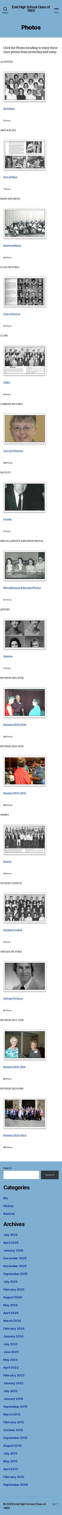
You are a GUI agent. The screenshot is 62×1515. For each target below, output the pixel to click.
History (8, 1206)
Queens (7, 656)
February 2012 (13, 1422)
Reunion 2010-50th (14, 793)
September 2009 (15, 1484)
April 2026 (10, 1242)
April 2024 (10, 1313)
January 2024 (13, 1336)
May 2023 (10, 1359)
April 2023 (10, 1367)
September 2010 (15, 1438)
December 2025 (15, 1258)
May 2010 (10, 1461)
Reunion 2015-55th (14, 1066)
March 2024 (12, 1320)
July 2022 (10, 1391)
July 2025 (10, 1281)
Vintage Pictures (13, 998)
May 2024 (10, 1305)
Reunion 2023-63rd (14, 1135)
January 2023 (13, 1383)
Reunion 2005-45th (14, 724)
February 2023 (13, 1375)
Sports (7, 861)
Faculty (7, 519)
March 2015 (11, 1414)
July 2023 (10, 1344)
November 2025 (15, 1266)
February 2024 (13, 1328)
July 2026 (10, 1235)
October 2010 (13, 1430)
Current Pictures (13, 450)
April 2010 (10, 1469)
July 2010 (10, 1453)
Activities (9, 108)
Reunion (9, 1213)
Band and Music (12, 245)
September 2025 (15, 1274)
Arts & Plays (10, 177)
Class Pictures (11, 314)
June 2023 (11, 1352)
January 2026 (13, 1250)
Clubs (6, 382)
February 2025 (13, 1289)
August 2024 (12, 1297)
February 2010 (13, 1477)
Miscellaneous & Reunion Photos (22, 587)
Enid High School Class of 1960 (31, 8)
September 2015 (15, 1406)
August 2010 (12, 1445)
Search (7, 1168)
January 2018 (13, 1399)
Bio (5, 1198)
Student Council (12, 930)
